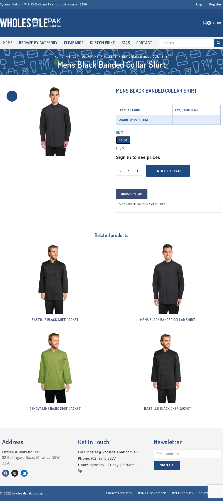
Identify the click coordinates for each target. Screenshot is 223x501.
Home (58, 56)
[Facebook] (5, 473)
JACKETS (110, 56)
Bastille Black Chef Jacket (55, 320)
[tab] (131, 194)
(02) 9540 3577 (103, 458)
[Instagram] (14, 473)
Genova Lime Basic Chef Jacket (55, 408)
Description (131, 193)
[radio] (123, 140)
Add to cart (170, 171)
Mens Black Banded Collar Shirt (167, 320)
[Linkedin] (24, 473)
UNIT (119, 132)
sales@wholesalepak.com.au (114, 452)
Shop (72, 56)
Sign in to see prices (138, 157)
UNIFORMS (90, 56)
